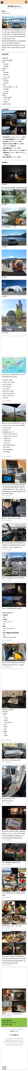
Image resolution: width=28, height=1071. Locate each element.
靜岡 (4, 68)
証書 (19, 1029)
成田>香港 (6, 104)
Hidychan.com (8, 1029)
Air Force (5, 77)
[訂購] (13, 146)
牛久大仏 (5, 99)
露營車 (4, 58)
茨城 (4, 101)
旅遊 (15, 1029)
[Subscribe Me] (4, 1068)
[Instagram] (10, 1035)
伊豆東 (5, 64)
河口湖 (5, 91)
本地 (17, 1029)
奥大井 (5, 83)
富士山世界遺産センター (9, 87)
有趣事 (22, 1029)
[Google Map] (23, 137)
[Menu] (26, 2)
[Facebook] (15, 1035)
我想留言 (9, 400)
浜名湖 (5, 72)
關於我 (12, 1029)
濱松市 (5, 74)
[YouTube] (12, 1035)
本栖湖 (5, 89)
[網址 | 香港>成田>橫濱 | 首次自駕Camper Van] (10, 427)
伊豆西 (5, 66)
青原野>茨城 (6, 97)
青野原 (4, 93)
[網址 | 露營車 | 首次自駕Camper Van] (7, 615)
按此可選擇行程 (6, 13)
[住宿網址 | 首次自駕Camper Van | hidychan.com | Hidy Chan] (25, 137)
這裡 (16, 1038)
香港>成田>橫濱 (7, 60)
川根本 (5, 80)
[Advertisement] (14, 346)
